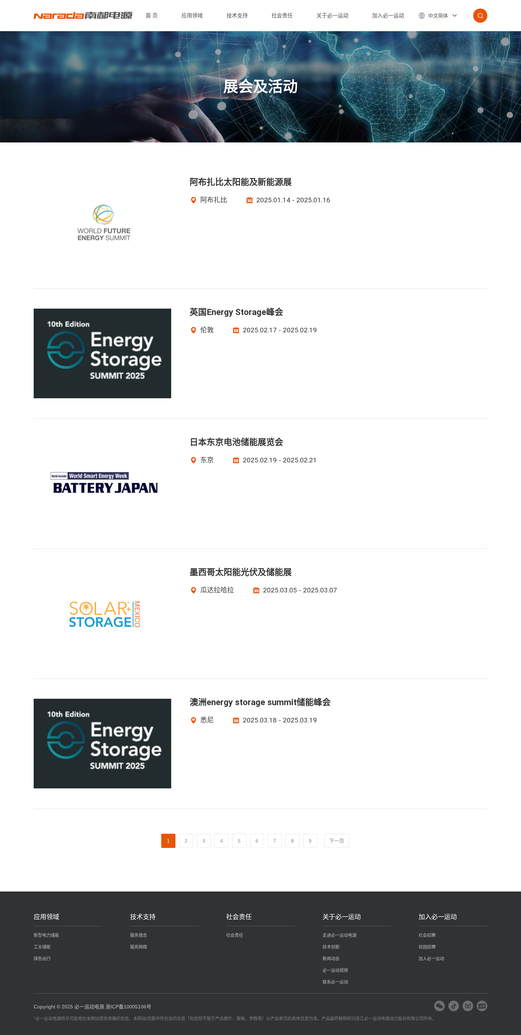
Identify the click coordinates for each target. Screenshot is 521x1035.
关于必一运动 (332, 15)
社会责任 (282, 15)
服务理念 (138, 935)
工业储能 (42, 947)
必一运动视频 (335, 970)
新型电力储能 (46, 935)
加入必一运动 (388, 15)
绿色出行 (42, 958)
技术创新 (331, 947)
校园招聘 (427, 947)
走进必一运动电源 (340, 935)
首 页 (152, 15)
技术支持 (237, 15)
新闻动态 (331, 958)
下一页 (336, 841)
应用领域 (192, 15)
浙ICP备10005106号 (128, 1006)
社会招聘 (427, 935)
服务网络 (138, 947)
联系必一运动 (335, 982)
